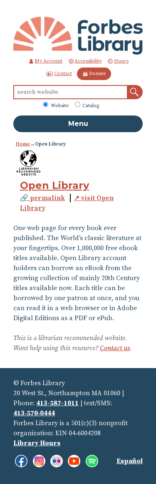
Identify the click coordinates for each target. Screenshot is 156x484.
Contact (63, 73)
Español (129, 461)
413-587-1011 (57, 403)
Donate (97, 73)
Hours (121, 61)
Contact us (115, 348)
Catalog (90, 106)
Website (59, 106)
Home (23, 144)
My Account (48, 61)
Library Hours (36, 443)
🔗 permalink (42, 198)
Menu (78, 124)
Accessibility (88, 61)
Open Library (54, 185)
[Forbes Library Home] (78, 35)
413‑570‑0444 (34, 413)
